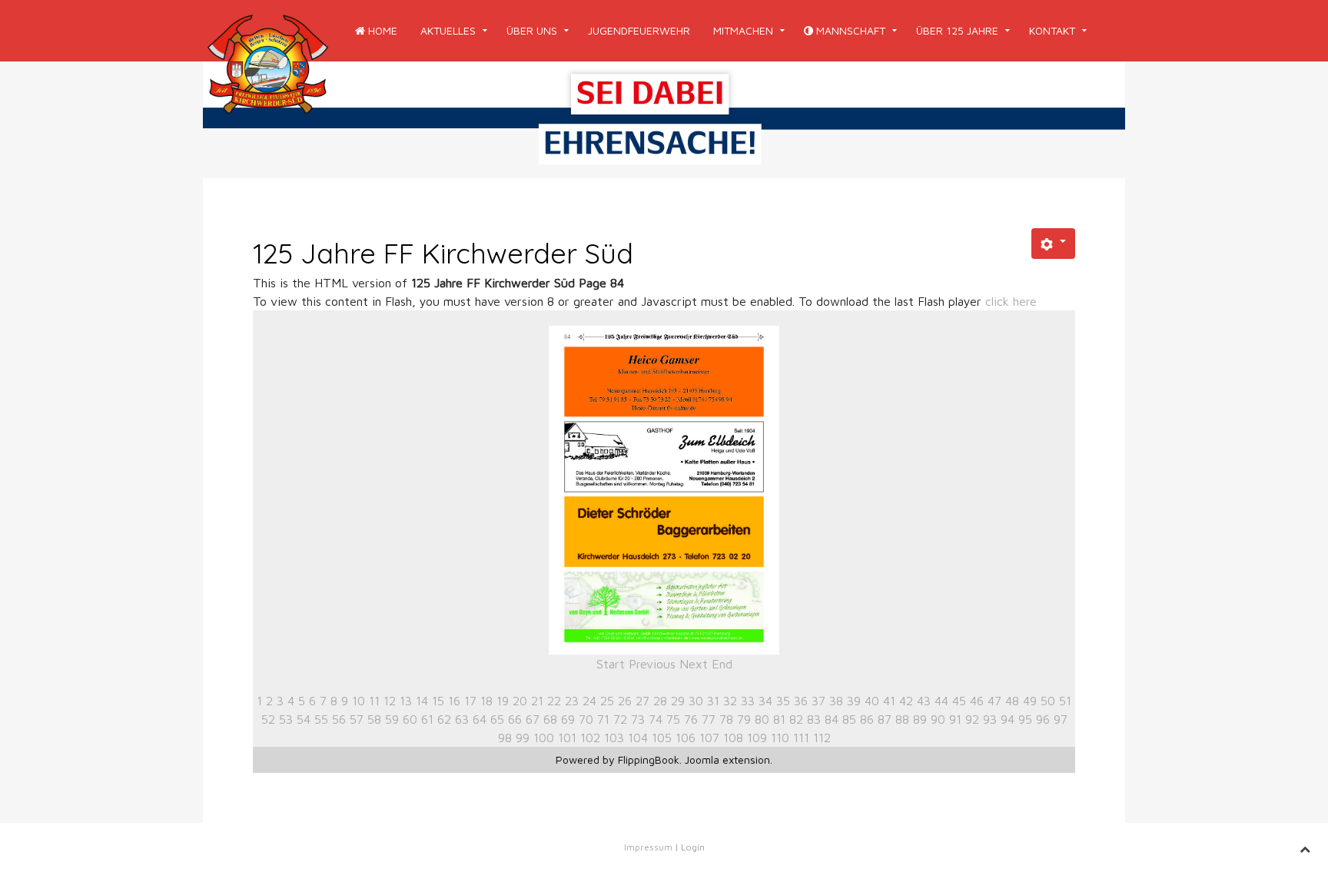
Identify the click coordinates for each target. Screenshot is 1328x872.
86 (867, 719)
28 (660, 701)
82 (796, 719)
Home (381, 30)
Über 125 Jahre (957, 30)
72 (620, 719)
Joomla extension (727, 759)
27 (642, 701)
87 (884, 719)
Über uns (531, 30)
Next (693, 664)
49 (1030, 701)
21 (537, 701)
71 (603, 719)
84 (831, 719)
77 (708, 719)
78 (726, 719)
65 (497, 719)
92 (972, 719)
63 (462, 719)
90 (938, 719)
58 (374, 719)
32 (730, 701)
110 (780, 737)
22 (554, 701)
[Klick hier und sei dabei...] (664, 118)
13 (406, 701)
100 (543, 737)
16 (454, 701)
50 (1048, 701)
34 (765, 701)
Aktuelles (448, 30)
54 (303, 719)
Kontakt (1052, 30)
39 (854, 701)
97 (1060, 719)
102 (590, 737)
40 (872, 701)
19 (502, 701)
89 (920, 719)
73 (638, 719)
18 (486, 701)
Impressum (648, 847)
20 (520, 701)
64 (479, 719)
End (722, 664)
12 (389, 701)
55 (321, 719)
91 (955, 719)
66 (515, 719)
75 (673, 719)
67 (533, 719)
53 (286, 719)
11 (374, 701)
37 (818, 701)
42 (906, 701)
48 (1012, 701)
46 (977, 701)
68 (550, 719)
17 (470, 701)
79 (744, 719)
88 (902, 719)
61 (427, 719)
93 (990, 719)
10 (358, 701)
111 (801, 737)
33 (748, 701)
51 (1065, 701)
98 (505, 737)
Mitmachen (743, 30)
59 (392, 719)
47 (994, 701)
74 (655, 719)
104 (638, 737)
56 (339, 719)
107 (709, 737)
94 (1007, 719)
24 (589, 701)
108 (733, 737)
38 (836, 701)
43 (924, 701)
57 (357, 719)
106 (686, 737)
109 (757, 737)
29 (678, 701)
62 (444, 719)
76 (691, 719)
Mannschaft (849, 30)
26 (625, 701)
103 (614, 737)
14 (422, 701)
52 (268, 719)
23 (572, 701)
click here (1011, 301)
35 (783, 701)
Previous (652, 664)
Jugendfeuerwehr (639, 30)
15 (438, 701)
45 (959, 701)
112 (822, 737)
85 (849, 719)
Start (610, 664)
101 (567, 737)
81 (779, 719)
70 (586, 719)
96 (1043, 719)
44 (941, 701)
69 (568, 719)
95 (1025, 719)
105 (662, 737)
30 (696, 701)
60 (410, 719)
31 (713, 701)
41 (889, 701)
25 (607, 701)
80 (762, 719)
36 (801, 701)
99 (523, 737)
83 (814, 719)
